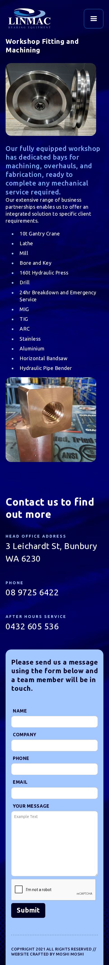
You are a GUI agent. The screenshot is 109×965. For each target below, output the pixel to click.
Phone (21, 758)
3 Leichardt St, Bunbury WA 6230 (51, 552)
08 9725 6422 (32, 592)
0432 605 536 (32, 626)
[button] (94, 18)
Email (20, 781)
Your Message (31, 805)
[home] (36, 18)
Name (20, 710)
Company (24, 734)
